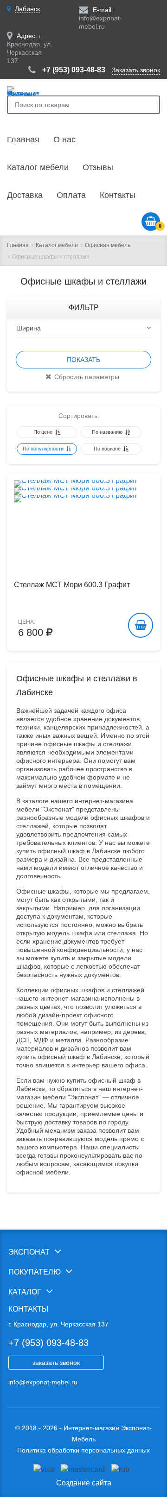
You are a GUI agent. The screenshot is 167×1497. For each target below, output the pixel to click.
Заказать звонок (136, 70)
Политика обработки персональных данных (83, 1450)
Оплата (71, 195)
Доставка (25, 195)
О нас (64, 139)
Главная (23, 139)
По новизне (108, 448)
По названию (108, 432)
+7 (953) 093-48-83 (73, 70)
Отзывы (98, 167)
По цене (43, 432)
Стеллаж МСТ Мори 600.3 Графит (72, 585)
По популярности (44, 448)
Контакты (117, 195)
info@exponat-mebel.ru (42, 1382)
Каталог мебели (38, 167)
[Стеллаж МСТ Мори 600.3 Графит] (83, 491)
